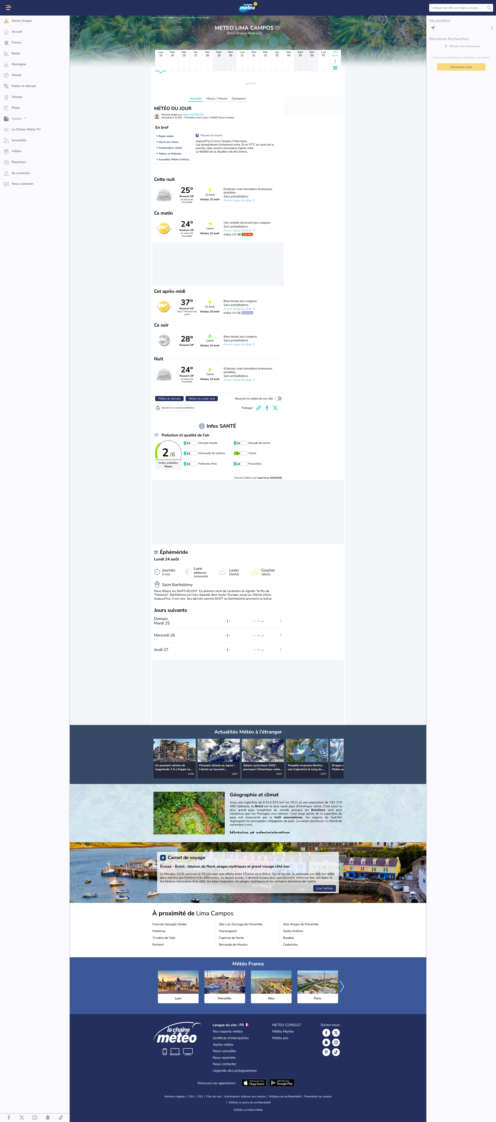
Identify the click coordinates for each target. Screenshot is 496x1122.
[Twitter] (336, 1033)
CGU (191, 1096)
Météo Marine (283, 1031)
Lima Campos (203, 17)
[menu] (9, 8)
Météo (155, 17)
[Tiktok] (336, 1052)
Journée (196, 98)
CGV (200, 1096)
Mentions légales (174, 1096)
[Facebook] (326, 1033)
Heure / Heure (216, 98)
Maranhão (190, 17)
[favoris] (277, 28)
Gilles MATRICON (193, 114)
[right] (341, 754)
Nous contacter (224, 1064)
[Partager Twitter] (275, 407)
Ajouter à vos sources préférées (177, 407)
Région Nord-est (175, 17)
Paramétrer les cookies (318, 1096)
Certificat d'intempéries (231, 1038)
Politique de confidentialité (285, 1096)
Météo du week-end (202, 399)
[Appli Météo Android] (281, 1083)
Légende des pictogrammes (235, 1070)
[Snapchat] (326, 1042)
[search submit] (489, 8)
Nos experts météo (228, 1031)
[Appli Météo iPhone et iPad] (254, 1083)
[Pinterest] (326, 1052)
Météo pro (280, 1038)
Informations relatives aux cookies (244, 1096)
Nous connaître (224, 1051)
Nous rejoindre (224, 1057)
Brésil (163, 17)
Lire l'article (324, 888)
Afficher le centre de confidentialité (250, 1102)
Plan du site (214, 1096)
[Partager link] (258, 407)
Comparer (239, 98)
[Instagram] (336, 1042)
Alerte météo (223, 1044)
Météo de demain (169, 399)
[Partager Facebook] (267, 407)
